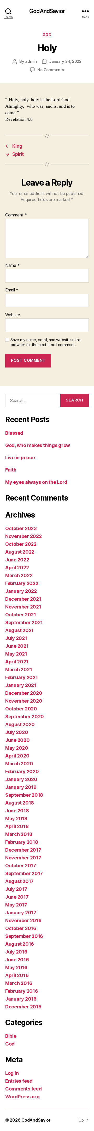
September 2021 (24, 622)
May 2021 (16, 654)
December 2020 (23, 693)
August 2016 (19, 944)
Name (12, 265)
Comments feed (23, 1089)
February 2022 (21, 583)
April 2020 (17, 756)
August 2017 (19, 881)
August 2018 (19, 803)
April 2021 (16, 661)
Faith (10, 470)
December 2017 (23, 850)
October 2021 (20, 614)
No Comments (50, 69)
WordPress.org (22, 1096)
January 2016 (21, 999)
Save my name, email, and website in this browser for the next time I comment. (45, 342)
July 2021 (16, 638)
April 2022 (17, 567)
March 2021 (18, 669)
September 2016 (24, 936)
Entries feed (19, 1081)
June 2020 (17, 740)
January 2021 (20, 685)
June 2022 (17, 559)
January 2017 (20, 912)
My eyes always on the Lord (36, 482)
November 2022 (23, 536)
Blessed (14, 433)
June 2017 (17, 897)
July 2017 (16, 889)
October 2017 (20, 865)
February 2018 (21, 842)
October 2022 (21, 544)
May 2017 (16, 905)
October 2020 (21, 708)
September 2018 (24, 795)
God (47, 34)
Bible (10, 1036)
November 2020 (23, 701)
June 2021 (17, 646)
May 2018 (16, 818)
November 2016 (23, 920)
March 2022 (18, 575)
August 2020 (20, 724)
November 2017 (23, 857)
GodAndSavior (47, 11)
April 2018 (16, 826)
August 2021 (19, 630)
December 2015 (23, 1006)
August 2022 (19, 552)
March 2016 (18, 983)
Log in (12, 1073)
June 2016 (17, 959)
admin (31, 61)
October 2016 (20, 928)
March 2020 (19, 763)
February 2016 (21, 991)
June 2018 (17, 810)
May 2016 (16, 967)
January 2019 (21, 787)
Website (12, 315)
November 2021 (23, 607)
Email (11, 290)
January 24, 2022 (65, 61)
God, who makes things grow (37, 445)
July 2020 (16, 732)
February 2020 (22, 771)
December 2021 (23, 599)
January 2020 (21, 779)
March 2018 (18, 834)
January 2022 (21, 591)
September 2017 (24, 873)
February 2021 (21, 677)
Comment (16, 215)
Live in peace (20, 457)
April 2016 (16, 975)
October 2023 (21, 528)
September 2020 (24, 716)
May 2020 (16, 748)
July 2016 (16, 952)
